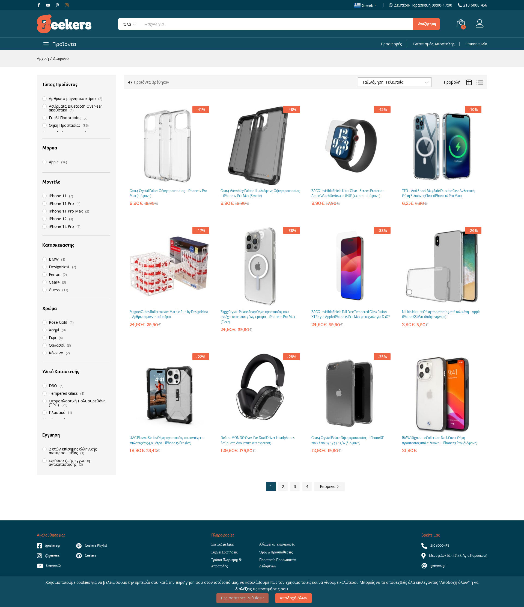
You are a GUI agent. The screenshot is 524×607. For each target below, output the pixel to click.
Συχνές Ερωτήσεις (224, 552)
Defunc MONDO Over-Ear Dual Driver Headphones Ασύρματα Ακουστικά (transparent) (257, 440)
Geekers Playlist (95, 545)
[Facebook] (38, 5)
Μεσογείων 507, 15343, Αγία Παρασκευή (457, 556)
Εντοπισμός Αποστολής (433, 44)
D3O (53, 385)
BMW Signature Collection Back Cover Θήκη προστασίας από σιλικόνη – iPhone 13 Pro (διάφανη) (439, 440)
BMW (54, 259)
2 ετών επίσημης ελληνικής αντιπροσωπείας (73, 450)
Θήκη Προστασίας (64, 125)
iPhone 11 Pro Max (66, 211)
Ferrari (54, 274)
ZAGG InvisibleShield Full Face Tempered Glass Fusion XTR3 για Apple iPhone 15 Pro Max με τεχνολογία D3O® (350, 314)
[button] (162, 181)
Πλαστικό (57, 412)
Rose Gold (58, 322)
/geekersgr (52, 545)
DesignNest (59, 266)
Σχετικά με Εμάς (222, 544)
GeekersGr (53, 566)
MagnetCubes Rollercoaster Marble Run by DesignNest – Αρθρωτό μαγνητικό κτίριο (169, 314)
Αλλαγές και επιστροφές (276, 544)
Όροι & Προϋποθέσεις (276, 552)
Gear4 (54, 282)
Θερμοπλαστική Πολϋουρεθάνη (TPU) (77, 402)
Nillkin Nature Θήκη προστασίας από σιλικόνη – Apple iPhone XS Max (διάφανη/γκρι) (441, 314)
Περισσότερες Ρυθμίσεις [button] (242, 597)
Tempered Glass (63, 393)
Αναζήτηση (427, 24)
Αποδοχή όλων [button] (293, 597)
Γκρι (52, 337)
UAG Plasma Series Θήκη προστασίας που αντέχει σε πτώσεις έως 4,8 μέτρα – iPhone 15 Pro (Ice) (167, 440)
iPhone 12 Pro (61, 226)
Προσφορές (391, 44)
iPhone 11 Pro (61, 203)
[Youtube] (48, 5)
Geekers (90, 556)
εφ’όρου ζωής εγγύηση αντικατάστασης (69, 462)
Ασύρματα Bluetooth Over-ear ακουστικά (75, 108)
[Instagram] (67, 5)
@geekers (51, 556)
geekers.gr (438, 566)
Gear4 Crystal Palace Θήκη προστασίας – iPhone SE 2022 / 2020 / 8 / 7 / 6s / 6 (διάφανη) (347, 440)
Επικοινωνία (476, 44)
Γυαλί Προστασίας (65, 117)
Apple (54, 161)
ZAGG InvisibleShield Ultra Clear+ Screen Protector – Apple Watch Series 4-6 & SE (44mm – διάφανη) (348, 193)
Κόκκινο (56, 352)
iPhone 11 (58, 195)
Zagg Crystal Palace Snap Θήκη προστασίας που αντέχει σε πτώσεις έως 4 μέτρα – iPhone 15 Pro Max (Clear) (258, 317)
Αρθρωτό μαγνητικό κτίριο (72, 98)
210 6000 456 (475, 5)
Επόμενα (328, 486)
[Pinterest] (57, 5)
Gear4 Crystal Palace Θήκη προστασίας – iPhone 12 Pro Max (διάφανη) (168, 193)
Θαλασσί (56, 345)
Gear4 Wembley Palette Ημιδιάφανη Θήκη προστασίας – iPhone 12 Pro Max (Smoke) (260, 193)
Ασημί (54, 329)
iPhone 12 (58, 218)
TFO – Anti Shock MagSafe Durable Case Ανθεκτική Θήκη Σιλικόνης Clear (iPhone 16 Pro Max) (438, 193)
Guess (54, 289)
